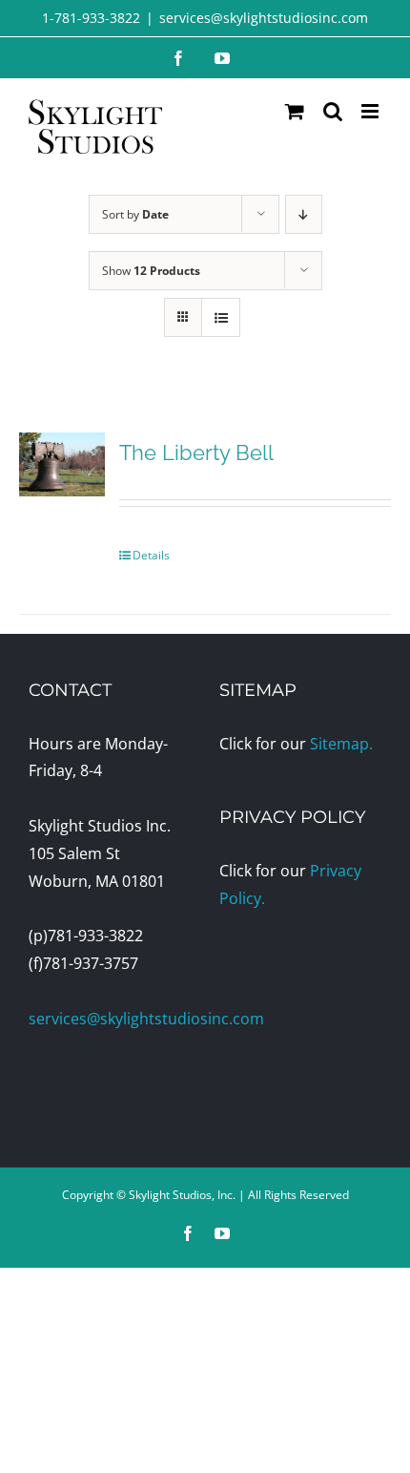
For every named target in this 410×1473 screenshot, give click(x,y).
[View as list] (220, 317)
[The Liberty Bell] (62, 464)
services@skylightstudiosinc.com (263, 18)
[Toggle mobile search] (332, 111)
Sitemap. (341, 743)
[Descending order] (303, 214)
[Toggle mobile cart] (294, 111)
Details (151, 555)
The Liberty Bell (196, 452)
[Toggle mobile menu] (371, 111)
